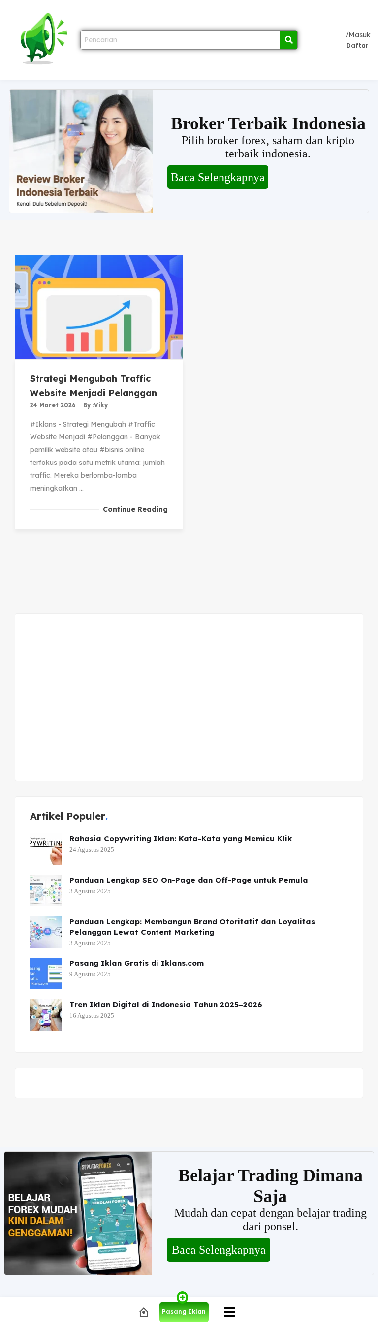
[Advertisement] (189, 697)
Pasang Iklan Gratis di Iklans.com (136, 963)
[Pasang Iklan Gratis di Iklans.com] (46, 973)
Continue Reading (135, 509)
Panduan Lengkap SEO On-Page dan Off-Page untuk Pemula (188, 880)
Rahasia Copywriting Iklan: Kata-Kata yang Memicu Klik (180, 838)
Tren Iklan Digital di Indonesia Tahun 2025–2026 (165, 1004)
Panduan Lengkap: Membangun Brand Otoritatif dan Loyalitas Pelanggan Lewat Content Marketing (192, 927)
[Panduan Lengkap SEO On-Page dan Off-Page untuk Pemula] (46, 890)
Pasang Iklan (184, 1311)
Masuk (359, 35)
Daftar (357, 45)
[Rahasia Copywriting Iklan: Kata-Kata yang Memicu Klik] (46, 849)
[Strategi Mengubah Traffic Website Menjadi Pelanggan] (99, 307)
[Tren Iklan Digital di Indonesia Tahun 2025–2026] (46, 1015)
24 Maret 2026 (53, 405)
